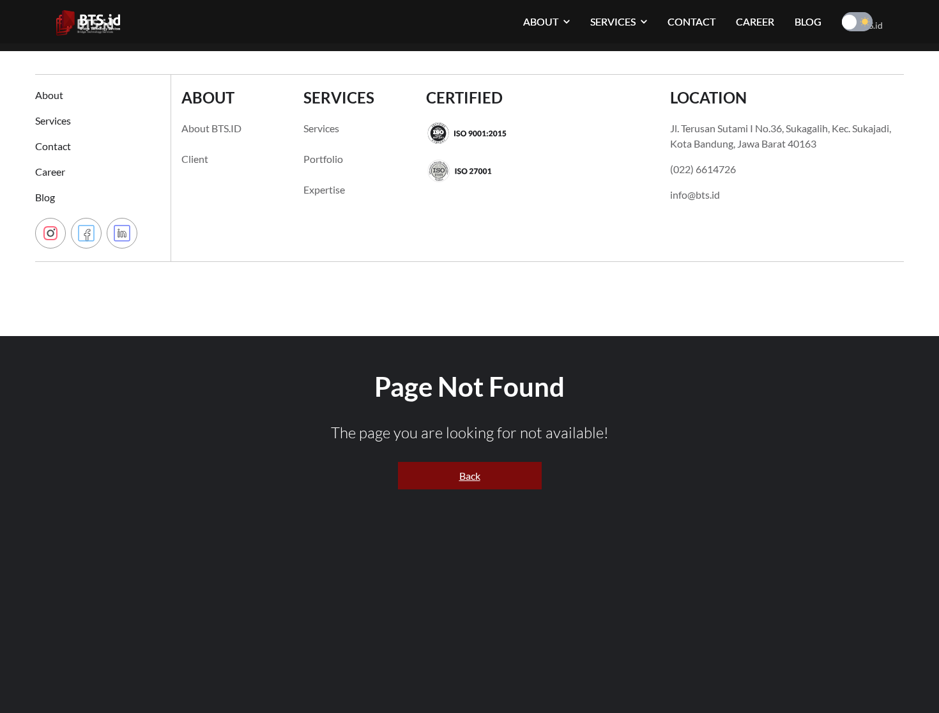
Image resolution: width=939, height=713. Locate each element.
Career (50, 171)
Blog (45, 197)
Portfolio (323, 159)
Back (469, 476)
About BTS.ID (211, 128)
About (49, 95)
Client (194, 159)
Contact (53, 146)
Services (53, 120)
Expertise (324, 189)
